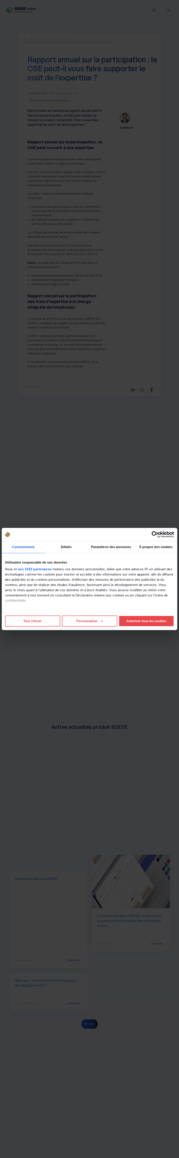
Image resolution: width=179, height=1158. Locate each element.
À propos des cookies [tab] (156, 547)
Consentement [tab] (23, 547)
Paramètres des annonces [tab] (111, 547)
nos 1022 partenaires (35, 569)
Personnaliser (87, 621)
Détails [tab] (66, 547)
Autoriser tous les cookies (146, 621)
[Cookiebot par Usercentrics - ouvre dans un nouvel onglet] (155, 534)
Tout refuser (32, 621)
